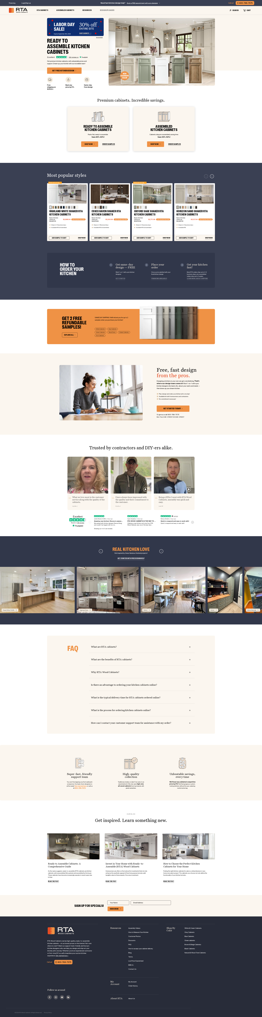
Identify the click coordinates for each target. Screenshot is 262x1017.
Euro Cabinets (100, 335)
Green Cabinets (100, 332)
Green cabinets (190, 940)
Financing (12, 3)
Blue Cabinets (189, 936)
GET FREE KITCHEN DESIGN (63, 70)
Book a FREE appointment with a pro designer (142, 3)
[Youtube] (62, 997)
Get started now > (62, 956)
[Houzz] (68, 997)
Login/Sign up (26, 3)
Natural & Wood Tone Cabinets (195, 953)
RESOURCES (87, 10)
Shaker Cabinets (124, 332)
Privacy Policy (48, 1012)
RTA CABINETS (42, 10)
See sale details (99, 37)
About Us (131, 999)
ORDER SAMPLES (108, 144)
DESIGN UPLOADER (107, 10)
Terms (130, 957)
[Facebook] (49, 997)
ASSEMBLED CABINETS (65, 10)
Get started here (81, 786)
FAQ (129, 944)
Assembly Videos (134, 928)
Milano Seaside (251, 610)
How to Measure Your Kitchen (138, 932)
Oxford (203, 22)
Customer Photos (134, 936)
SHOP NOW (89, 144)
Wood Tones (112, 332)
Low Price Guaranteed (135, 961)
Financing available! (159, 278)
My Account (132, 982)
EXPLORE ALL (69, 335)
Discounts (131, 940)
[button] (212, 176)
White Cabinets (100, 329)
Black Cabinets (190, 949)
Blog (130, 953)
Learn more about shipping (197, 278)
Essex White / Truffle (8, 610)
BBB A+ (131, 965)
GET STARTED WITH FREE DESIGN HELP (131, 558)
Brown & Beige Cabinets (193, 944)
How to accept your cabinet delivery (140, 949)
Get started (120, 278)
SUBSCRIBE (114, 909)
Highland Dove (84, 610)
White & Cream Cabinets (193, 928)
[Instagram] (56, 997)
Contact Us (132, 969)
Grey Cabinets (112, 329)
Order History (133, 986)
